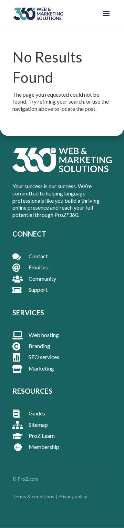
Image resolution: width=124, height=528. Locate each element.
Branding (39, 346)
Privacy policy (72, 496)
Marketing (41, 368)
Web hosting (44, 335)
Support (38, 289)
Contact (38, 256)
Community (42, 278)
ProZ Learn (42, 435)
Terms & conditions (33, 496)
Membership (44, 446)
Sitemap (38, 424)
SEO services (44, 357)
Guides (37, 413)
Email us (38, 267)
